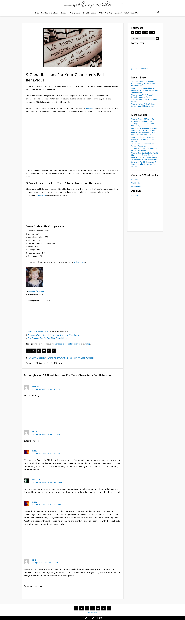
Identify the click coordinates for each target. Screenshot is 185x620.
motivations (41, 195)
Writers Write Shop (105, 13)
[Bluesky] (33, 351)
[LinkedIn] (38, 351)
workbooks (59, 344)
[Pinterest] (43, 351)
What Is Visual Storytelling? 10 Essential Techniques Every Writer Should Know (144, 90)
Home (37, 13)
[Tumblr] (54, 351)
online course (79, 262)
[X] (48, 351)
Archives (134, 195)
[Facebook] (28, 351)
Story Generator (46, 13)
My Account (118, 13)
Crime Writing (54, 358)
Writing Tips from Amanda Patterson (77, 358)
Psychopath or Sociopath (38, 332)
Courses (63, 13)
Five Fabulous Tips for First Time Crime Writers (47, 338)
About (55, 13)
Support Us (134, 13)
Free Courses (136, 186)
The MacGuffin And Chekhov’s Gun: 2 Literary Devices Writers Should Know (143, 84)
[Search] (157, 38)
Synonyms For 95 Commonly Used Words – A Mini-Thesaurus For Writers (145, 164)
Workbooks (135, 183)
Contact (126, 13)
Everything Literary (89, 13)
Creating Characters (38, 358)
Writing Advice (75, 13)
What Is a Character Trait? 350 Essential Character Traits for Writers (143, 139)
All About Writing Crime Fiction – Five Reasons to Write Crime (53, 335)
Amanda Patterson (36, 291)
